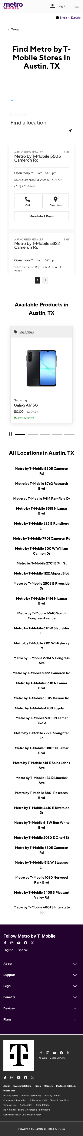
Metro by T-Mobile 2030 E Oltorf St (41, 838)
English (64, 17)
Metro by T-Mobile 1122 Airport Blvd (41, 573)
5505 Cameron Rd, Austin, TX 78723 (38, 180)
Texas (15, 29)
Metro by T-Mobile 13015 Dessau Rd (41, 698)
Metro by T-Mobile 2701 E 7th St (42, 563)
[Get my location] (71, 130)
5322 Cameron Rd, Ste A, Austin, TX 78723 (38, 269)
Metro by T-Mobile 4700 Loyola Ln (42, 708)
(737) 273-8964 (24, 186)
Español (76, 17)
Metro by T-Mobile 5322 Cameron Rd (41, 673)
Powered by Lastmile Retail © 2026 (41, 1128)
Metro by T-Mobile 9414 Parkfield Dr (41, 499)
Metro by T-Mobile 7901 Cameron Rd (41, 538)
